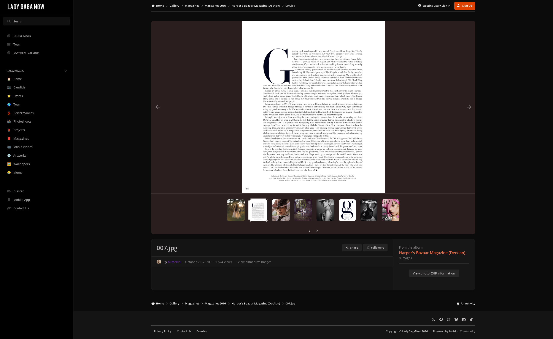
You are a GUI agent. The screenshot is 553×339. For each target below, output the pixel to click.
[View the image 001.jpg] (391, 210)
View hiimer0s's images (255, 262)
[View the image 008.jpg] (236, 210)
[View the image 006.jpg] (281, 210)
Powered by (454, 331)
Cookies (202, 331)
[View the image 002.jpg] (368, 210)
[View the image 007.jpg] (258, 210)
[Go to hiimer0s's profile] (159, 262)
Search (18, 21)
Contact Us (184, 331)
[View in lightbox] (313, 107)
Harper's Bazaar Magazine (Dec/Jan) (432, 252)
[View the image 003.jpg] (347, 210)
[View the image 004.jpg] (325, 210)
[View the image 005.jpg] (303, 210)
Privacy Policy (163, 331)
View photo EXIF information (434, 273)
